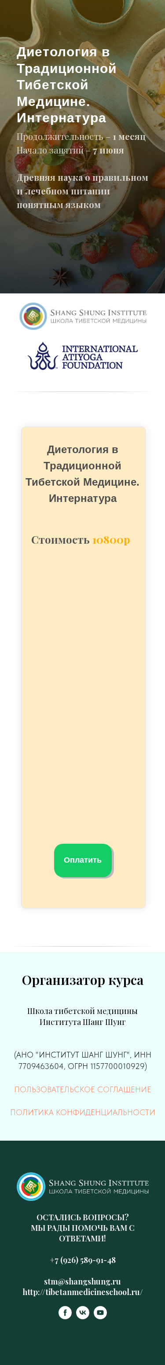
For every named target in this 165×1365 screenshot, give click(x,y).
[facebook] (65, 1317)
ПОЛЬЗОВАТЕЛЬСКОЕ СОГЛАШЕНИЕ (82, 1089)
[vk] (82, 1317)
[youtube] (100, 1317)
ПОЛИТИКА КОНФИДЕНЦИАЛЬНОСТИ (82, 1112)
